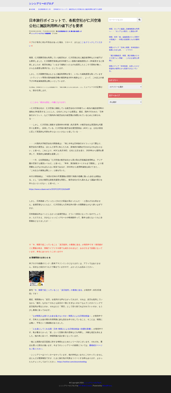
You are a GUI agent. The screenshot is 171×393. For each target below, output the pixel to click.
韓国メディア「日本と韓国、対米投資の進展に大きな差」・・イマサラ (124, 48)
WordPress (107, 386)
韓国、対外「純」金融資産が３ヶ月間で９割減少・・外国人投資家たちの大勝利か (124, 39)
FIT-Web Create (85, 386)
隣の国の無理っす (76, 31)
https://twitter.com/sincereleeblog (72, 362)
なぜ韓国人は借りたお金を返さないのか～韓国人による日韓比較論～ (62, 316)
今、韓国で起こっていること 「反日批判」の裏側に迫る (58, 290)
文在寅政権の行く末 (44, 9)
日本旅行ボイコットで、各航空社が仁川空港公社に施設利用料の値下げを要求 (78, 9)
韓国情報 (48, 33)
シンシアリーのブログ (41, 3)
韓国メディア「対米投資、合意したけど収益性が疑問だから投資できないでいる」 (124, 68)
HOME (33, 9)
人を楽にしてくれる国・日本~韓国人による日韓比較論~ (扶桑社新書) (62, 329)
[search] (139, 20)
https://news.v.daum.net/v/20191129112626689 (49, 189)
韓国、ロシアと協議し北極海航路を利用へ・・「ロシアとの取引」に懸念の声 (124, 30)
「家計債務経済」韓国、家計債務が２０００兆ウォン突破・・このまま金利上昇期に (124, 58)
